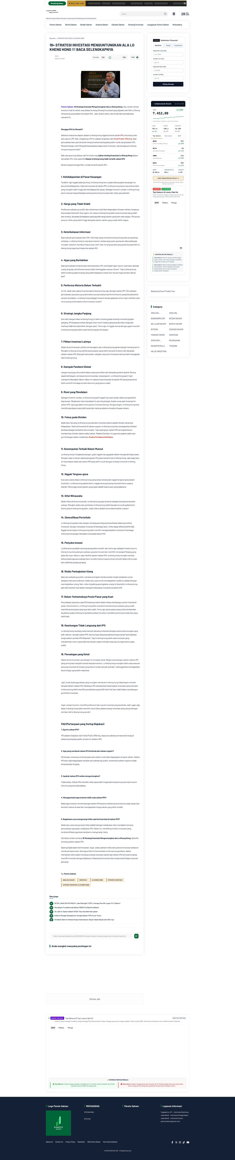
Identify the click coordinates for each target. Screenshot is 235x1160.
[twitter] (176, 1142)
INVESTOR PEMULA (155, 340)
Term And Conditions (110, 1142)
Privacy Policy (70, 1142)
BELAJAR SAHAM (158, 324)
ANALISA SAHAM (69, 880)
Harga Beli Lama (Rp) (159, 51)
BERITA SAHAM (175, 324)
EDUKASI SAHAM (176, 329)
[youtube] (187, 1142)
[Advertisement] (95, 974)
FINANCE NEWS (158, 335)
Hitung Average (168, 84)
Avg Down (158, 45)
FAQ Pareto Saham (93, 1142)
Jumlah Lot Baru (158, 74)
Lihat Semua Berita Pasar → (168, 178)
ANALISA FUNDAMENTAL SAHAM (157, 313)
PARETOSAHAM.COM (111, 1151)
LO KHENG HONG (97, 880)
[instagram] (180, 1142)
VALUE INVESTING (158, 351)
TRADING (173, 346)
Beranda (52, 38)
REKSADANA (174, 340)
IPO (122, 135)
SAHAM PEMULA (158, 346)
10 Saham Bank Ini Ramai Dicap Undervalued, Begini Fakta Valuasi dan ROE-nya (84, 920)
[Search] (165, 13)
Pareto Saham (56, 24)
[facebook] (172, 1142)
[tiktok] (184, 1142)
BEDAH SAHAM (175, 318)
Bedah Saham (86, 24)
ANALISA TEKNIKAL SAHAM (177, 313)
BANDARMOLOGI (158, 318)
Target (168, 45)
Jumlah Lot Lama (158, 59)
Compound (178, 45)
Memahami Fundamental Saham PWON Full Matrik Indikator (76, 907)
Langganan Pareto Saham (158, 24)
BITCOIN (154, 329)
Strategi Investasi (135, 24)
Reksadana (177, 24)
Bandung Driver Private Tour (163, 291)
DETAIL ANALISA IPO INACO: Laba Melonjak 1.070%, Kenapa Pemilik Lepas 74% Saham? (87, 903)
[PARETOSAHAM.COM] (52, 14)
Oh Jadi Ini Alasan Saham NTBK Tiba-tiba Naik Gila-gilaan (76, 911)
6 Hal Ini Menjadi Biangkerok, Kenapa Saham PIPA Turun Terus (77, 915)
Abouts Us (49, 1142)
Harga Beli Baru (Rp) (159, 66)
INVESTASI (83, 880)
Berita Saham (71, 24)
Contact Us (59, 1142)
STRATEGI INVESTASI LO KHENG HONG (70, 38)
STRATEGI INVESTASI (115, 880)
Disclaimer (81, 1142)
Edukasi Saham (118, 24)
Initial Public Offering (123, 139)
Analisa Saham (102, 24)
